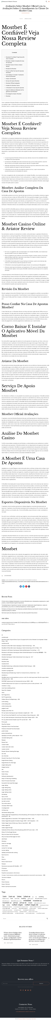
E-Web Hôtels (33, 1018)
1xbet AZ (26, 896)
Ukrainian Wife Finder (7, 805)
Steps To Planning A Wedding (9, 778)
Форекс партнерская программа (9, 886)
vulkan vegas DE (6, 825)
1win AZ (11, 896)
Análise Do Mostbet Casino (13, 85)
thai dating (4, 794)
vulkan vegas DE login (7, 827)
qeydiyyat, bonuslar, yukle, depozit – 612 (12, 735)
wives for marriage (6, 843)
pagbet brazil (5, 708)
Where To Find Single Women (9, 832)
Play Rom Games (6, 724)
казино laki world (6, 908)
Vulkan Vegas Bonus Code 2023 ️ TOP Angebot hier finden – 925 (18, 818)
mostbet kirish (5, 663)
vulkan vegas (17, 905)
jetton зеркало (30, 898)
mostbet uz (4, 675)
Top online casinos (6, 803)
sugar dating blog (6, 787)
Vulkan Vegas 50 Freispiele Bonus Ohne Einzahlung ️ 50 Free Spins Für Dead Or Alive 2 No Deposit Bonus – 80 (25, 815)
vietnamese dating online (8, 812)
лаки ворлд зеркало (23, 908)
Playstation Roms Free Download (10, 726)
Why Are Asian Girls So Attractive (10, 834)
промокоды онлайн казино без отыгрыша (10, 911)
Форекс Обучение (6, 884)
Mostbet (8, 96)
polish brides (5, 731)
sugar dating (5, 785)
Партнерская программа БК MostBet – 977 (12, 866)
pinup (15, 903)
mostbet (4, 468)
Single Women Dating (7, 760)
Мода (3, 857)
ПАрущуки (4, 868)
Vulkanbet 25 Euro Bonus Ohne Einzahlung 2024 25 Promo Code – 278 (20, 830)
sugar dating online (6, 790)
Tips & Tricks (5, 796)
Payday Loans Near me (7, 710)
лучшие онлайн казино (43, 908)
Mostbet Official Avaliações (13, 83)
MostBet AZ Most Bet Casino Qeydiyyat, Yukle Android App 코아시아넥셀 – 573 (22, 648)
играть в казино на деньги (35, 906)
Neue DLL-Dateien (6, 690)
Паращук (4, 864)
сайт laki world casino (19, 913)
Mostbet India (5, 661)
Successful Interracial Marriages (10, 783)
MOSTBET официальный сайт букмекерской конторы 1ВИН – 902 (17, 681)
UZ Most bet (5, 810)
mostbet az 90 (5, 643)
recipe (30, 903)
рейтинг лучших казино (33, 911)
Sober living (5, 774)
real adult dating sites (7, 737)
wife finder (4, 839)
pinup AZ (23, 903)
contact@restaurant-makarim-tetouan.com (25, 1011)
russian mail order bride (8, 747)
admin (21, 18)
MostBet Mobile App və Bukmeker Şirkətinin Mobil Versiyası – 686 (18, 666)
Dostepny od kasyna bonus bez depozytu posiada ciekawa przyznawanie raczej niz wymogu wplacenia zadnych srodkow (25, 609)
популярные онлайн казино (29, 910)
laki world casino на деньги (41, 898)
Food (11, 898)
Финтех (3, 879)
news (3, 692)
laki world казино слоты (16, 900)
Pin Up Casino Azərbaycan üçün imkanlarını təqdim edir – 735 (17, 713)
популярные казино (17, 910)
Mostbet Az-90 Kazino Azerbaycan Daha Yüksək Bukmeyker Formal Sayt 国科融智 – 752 (24, 652)
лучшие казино (32, 908)
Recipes (4, 740)
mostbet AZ (37, 901)
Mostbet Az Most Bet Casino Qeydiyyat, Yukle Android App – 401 (18, 645)
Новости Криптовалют (7, 861)
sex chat (4, 753)
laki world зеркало (5, 900)
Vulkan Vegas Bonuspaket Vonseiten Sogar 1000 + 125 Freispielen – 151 (20, 821)
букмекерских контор (7, 906)
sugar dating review (6, 792)
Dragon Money (5, 898)
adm (30, 944)
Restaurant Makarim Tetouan (23, 1018)
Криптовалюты (5, 854)
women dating (5, 850)
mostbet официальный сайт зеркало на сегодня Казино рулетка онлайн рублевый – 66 (22, 683)
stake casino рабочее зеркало (40, 903)
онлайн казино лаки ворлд (7, 910)
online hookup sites (6, 706)
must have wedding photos (8, 688)
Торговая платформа (6, 877)
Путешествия (5, 870)
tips (3, 905)
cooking (41, 896)
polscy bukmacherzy (7, 733)
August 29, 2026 (35, 944)
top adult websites (6, 799)
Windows (4, 841)
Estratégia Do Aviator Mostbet (13, 94)
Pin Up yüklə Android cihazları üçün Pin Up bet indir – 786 (16, 719)
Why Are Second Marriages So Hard (11, 836)
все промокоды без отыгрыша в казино (21, 906)
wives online (5, 845)
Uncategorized (7, 575)
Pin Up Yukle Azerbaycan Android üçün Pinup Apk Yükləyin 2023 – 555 (20, 717)
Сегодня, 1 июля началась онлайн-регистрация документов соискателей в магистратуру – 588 (23, 875)
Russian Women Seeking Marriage (10, 751)
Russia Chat (5, 742)
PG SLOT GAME (13, 622)
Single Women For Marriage (9, 762)
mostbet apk (5, 637)
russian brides (5, 744)
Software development (7, 776)
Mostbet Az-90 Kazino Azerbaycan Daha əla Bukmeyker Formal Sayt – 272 (21, 650)
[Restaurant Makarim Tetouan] (9, 1)
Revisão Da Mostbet (11, 68)
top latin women (6, 801)
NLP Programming (6, 697)
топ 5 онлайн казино (30, 913)
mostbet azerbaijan (6, 654)
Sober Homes (5, 771)
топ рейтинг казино (40, 913)
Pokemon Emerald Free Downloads (11, 728)
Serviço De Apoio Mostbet (12, 81)
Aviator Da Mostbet (11, 78)
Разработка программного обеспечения (10, 873)
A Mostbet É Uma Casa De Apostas (15, 87)
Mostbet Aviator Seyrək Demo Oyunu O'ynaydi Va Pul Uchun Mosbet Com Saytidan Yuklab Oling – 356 (24, 640)
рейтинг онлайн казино (7, 913)
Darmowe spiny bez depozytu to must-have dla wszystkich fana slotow (19, 612)
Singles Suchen (5, 767)
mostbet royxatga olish (7, 670)
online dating (5, 701)
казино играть (14, 908)
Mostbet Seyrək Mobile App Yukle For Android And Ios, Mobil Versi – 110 (20, 673)
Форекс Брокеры (5, 882)
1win (4, 896)
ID (2, 635)
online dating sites (6, 704)
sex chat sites (5, 756)
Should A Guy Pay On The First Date (11, 758)
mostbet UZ (6, 903)
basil (33, 896)
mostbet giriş (5, 659)
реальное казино (23, 911)
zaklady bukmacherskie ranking (10, 852)
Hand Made (17, 898)
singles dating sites (6, 765)
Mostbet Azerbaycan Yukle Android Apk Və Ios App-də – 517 (17, 657)
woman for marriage (7, 848)
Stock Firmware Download (8, 780)
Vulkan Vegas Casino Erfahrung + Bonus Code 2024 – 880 (16, 823)
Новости (4, 859)
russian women (5, 749)
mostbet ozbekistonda (7, 668)
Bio (36, 896)
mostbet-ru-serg (6, 685)
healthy (23, 898)
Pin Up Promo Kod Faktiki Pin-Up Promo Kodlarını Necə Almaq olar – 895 (20, 715)
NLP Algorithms (6, 694)
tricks (8, 905)
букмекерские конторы (44, 905)
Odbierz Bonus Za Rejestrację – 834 (11, 699)
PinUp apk (4, 722)
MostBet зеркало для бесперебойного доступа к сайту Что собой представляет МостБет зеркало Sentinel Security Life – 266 (25, 678)
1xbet (19, 896)
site (2, 769)
